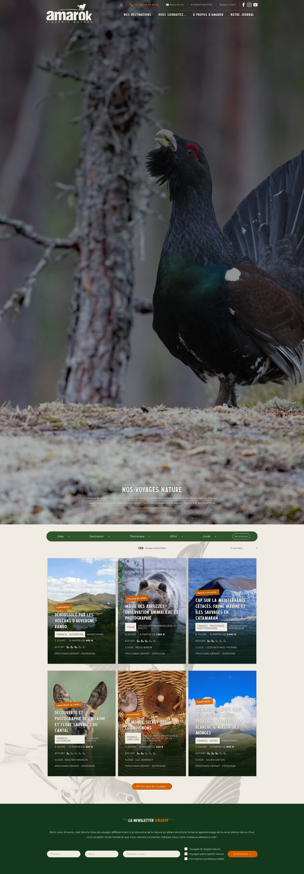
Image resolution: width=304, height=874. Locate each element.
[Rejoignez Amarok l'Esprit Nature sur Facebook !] (243, 5)
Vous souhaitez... (172, 14)
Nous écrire (177, 4)
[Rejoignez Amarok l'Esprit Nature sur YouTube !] (255, 5)
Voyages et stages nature (204, 849)
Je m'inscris (240, 854)
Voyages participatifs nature (206, 854)
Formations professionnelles (206, 858)
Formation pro (202, 5)
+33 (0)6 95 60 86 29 (146, 4)
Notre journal (242, 14)
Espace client (228, 5)
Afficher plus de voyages (150, 786)
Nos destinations (137, 14)
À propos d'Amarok (208, 14)
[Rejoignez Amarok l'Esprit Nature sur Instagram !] (249, 5)
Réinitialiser (241, 536)
